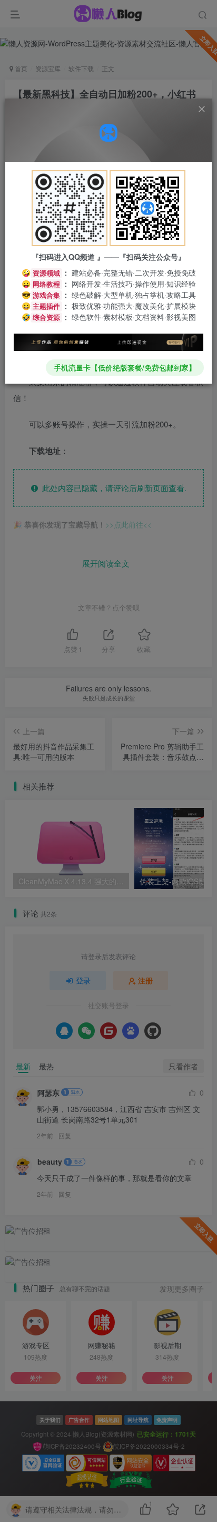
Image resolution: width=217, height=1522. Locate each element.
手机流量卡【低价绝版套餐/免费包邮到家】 (125, 367)
